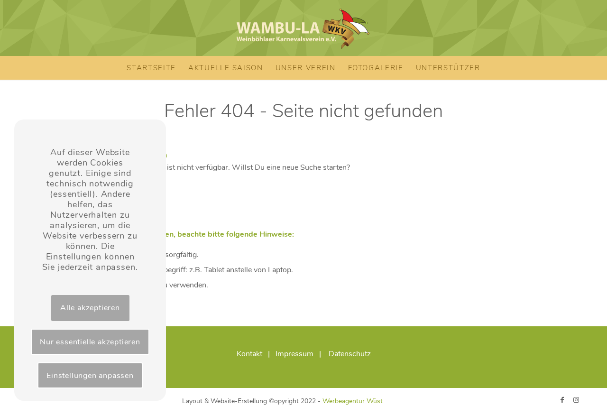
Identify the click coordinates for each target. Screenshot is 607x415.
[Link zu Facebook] (562, 400)
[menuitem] (151, 68)
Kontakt (249, 354)
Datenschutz (350, 354)
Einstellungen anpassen (90, 375)
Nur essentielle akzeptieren (90, 342)
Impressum (294, 354)
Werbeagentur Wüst (352, 401)
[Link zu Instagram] (576, 400)
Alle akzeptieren (90, 308)
